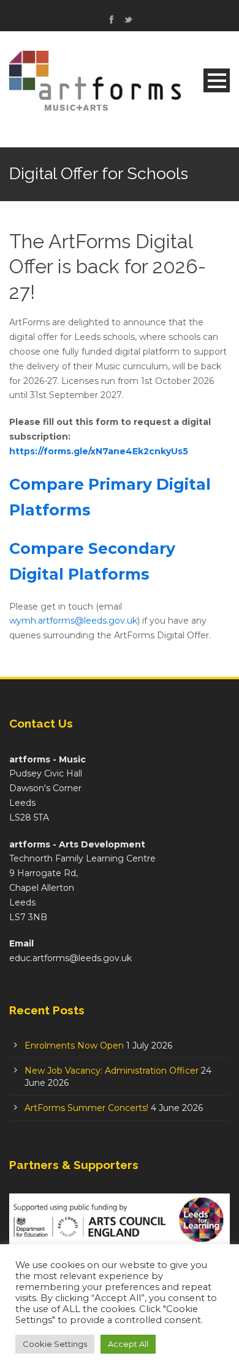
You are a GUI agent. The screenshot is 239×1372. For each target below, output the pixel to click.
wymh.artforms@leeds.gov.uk (73, 620)
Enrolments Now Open (74, 1045)
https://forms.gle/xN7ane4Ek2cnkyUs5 (98, 451)
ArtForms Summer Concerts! (86, 1107)
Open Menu (216, 80)
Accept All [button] (128, 1344)
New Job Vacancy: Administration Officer (112, 1070)
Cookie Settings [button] (55, 1344)
